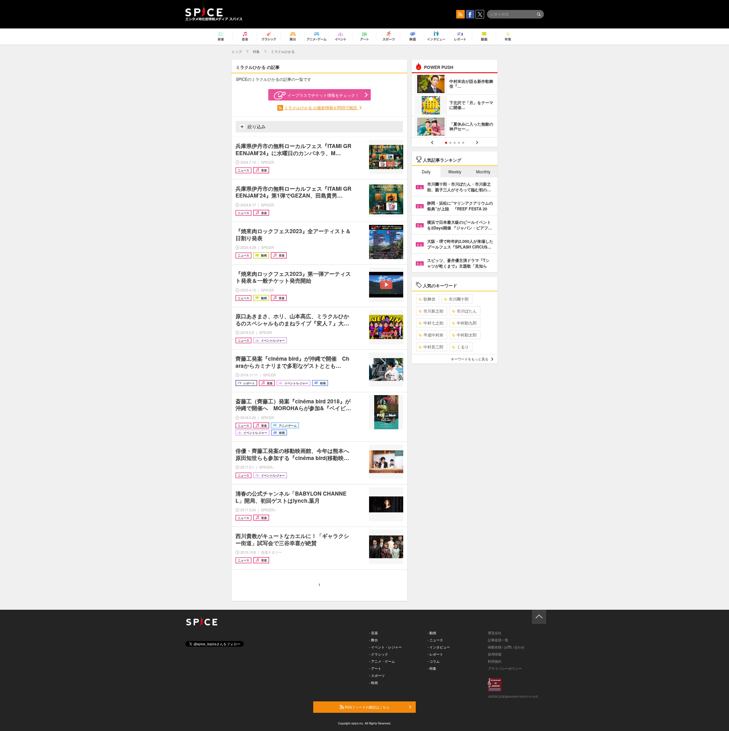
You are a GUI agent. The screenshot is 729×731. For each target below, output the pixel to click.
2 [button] (450, 143)
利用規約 (494, 661)
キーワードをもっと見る (469, 358)
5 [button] (463, 143)
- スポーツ (377, 675)
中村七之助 (433, 323)
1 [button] (446, 143)
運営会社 (494, 632)
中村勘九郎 (467, 323)
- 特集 (431, 668)
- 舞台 (373, 639)
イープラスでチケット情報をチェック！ (323, 95)
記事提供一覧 (498, 639)
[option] (454, 106)
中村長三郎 (433, 347)
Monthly (483, 171)
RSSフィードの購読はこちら (367, 707)
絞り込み (256, 126)
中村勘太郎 (467, 335)
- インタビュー (438, 646)
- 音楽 (373, 632)
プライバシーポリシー (505, 668)
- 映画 (373, 682)
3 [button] (455, 143)
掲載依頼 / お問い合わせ (506, 646)
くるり (463, 347)
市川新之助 (433, 311)
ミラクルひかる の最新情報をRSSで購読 (321, 107)
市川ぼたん (467, 311)
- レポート (435, 654)
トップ (237, 51)
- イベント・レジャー (385, 646)
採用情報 (494, 654)
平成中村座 (433, 335)
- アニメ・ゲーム (382, 661)
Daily (426, 171)
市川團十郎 (459, 299)
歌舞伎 (429, 299)
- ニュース (435, 639)
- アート (375, 668)
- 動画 (431, 632)
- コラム (433, 661)
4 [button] (459, 143)
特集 (256, 51)
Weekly (454, 171)
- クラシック (378, 654)
